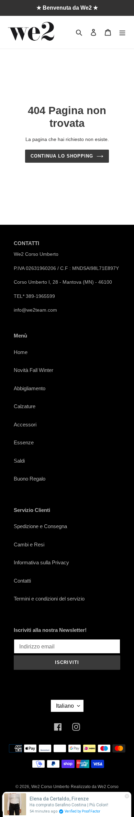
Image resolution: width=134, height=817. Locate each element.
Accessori (25, 424)
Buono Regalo (29, 479)
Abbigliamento (29, 388)
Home (20, 352)
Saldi (19, 461)
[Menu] (122, 32)
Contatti (22, 581)
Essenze (24, 442)
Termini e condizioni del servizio (49, 599)
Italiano (65, 706)
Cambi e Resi (29, 544)
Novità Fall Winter (33, 370)
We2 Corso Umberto (50, 786)
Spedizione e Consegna (40, 526)
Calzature (24, 406)
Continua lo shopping (62, 156)
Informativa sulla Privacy (41, 562)
